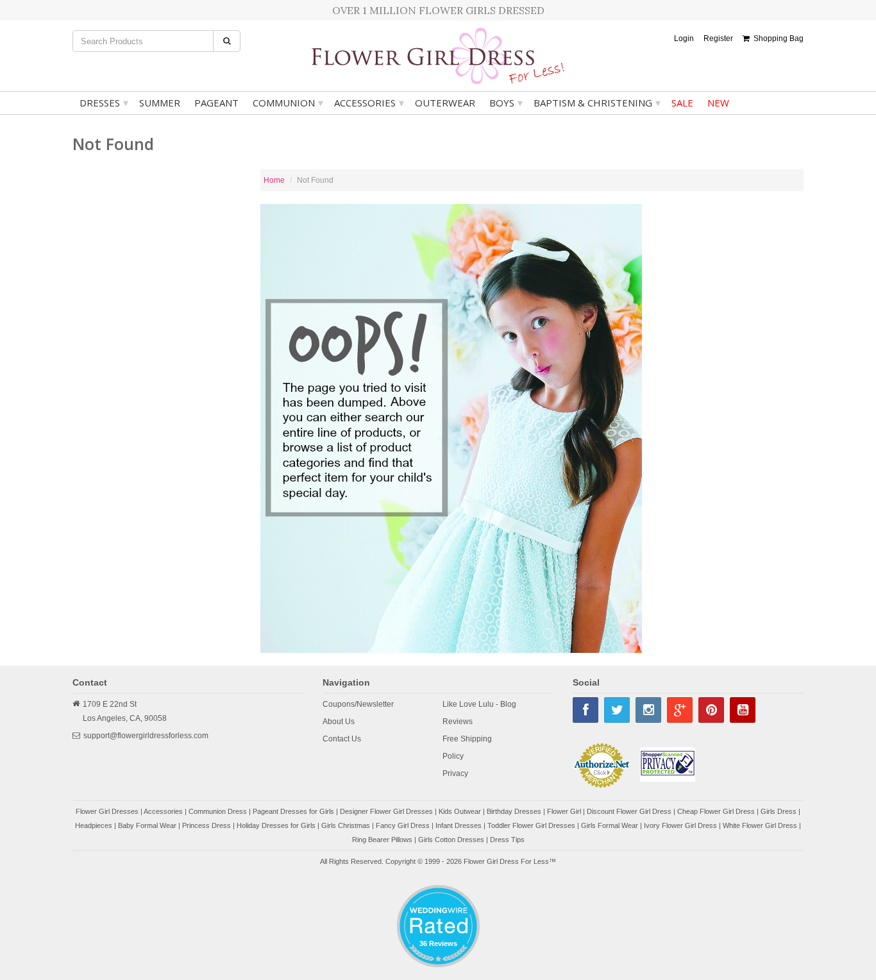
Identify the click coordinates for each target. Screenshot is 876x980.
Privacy (455, 773)
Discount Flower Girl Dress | (632, 811)
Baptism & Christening (597, 103)
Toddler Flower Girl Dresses (531, 825)
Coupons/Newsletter (358, 704)
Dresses (104, 103)
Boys (506, 103)
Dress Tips (507, 839)
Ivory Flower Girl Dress (680, 825)
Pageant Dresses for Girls (293, 811)
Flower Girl (564, 811)
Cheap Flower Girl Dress (716, 811)
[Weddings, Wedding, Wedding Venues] (438, 900)
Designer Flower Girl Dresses (386, 811)
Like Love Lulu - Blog (479, 704)
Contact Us (342, 738)
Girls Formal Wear (609, 825)
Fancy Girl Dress (403, 825)
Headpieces (93, 825)
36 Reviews (438, 943)
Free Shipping (467, 738)
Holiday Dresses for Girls (276, 825)
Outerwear (445, 102)
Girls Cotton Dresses (451, 839)
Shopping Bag (777, 38)
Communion (288, 103)
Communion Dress (218, 811)
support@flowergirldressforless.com (145, 735)
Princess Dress (206, 825)
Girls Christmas (345, 825)
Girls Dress (778, 811)
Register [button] (718, 38)
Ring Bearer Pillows (382, 839)
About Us (339, 721)
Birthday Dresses (514, 811)
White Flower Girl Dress (760, 825)
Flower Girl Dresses (107, 811)
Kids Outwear (460, 811)
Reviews (457, 721)
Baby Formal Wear (147, 825)
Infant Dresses (458, 825)
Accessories (369, 103)
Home (274, 180)
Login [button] (684, 38)
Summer (159, 102)
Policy (453, 756)
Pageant (216, 102)
